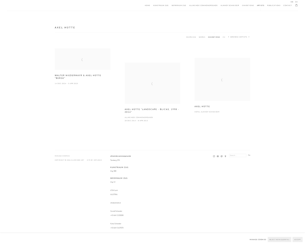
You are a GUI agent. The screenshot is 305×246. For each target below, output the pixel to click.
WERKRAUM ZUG (179, 5)
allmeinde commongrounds (203, 5)
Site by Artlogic (94, 160)
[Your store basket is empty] (296, 5)
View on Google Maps (225, 156)
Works (202, 37)
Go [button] (249, 155)
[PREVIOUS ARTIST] (229, 37)
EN (292, 2)
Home (147, 5)
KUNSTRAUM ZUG (161, 5)
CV (224, 37)
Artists (260, 5)
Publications (273, 5)
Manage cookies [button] (62, 156)
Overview (191, 37)
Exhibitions (248, 5)
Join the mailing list (217, 156)
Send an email (221, 156)
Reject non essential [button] (279, 239)
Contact (287, 5)
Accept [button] (297, 239)
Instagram (213, 156)
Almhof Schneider (230, 5)
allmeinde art (23, 6)
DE (296, 2)
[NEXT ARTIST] (249, 37)
